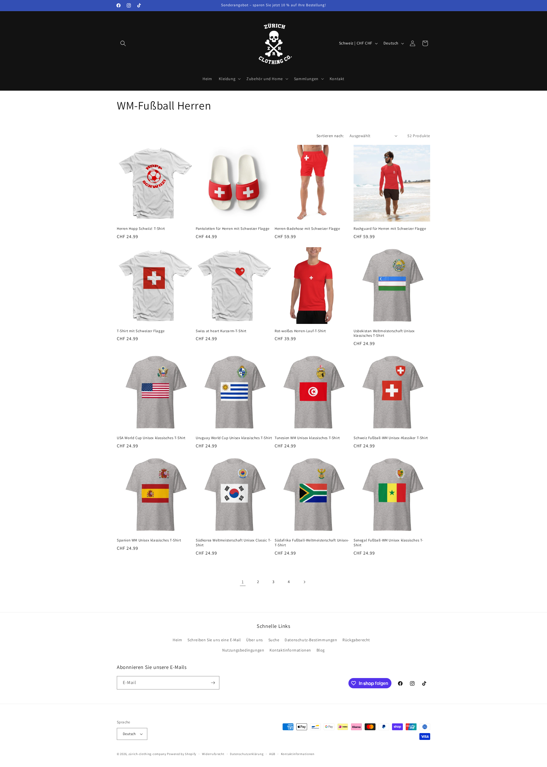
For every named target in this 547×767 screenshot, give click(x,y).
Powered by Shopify (181, 754)
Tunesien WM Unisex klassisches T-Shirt (307, 438)
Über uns (254, 639)
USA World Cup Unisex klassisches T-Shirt (151, 438)
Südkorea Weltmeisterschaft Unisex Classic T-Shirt (233, 542)
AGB (272, 754)
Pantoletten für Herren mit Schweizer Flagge (233, 228)
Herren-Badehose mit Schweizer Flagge (307, 228)
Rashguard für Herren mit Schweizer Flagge (390, 228)
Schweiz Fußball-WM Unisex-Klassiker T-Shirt (391, 438)
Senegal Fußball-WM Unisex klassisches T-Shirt (388, 542)
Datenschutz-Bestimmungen (311, 639)
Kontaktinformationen (290, 650)
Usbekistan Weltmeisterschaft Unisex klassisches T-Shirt (384, 333)
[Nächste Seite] (304, 582)
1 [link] (243, 582)
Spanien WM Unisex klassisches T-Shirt (149, 540)
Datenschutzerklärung (247, 754)
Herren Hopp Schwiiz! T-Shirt (141, 228)
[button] (123, 43)
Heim (177, 639)
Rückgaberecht (356, 639)
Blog (321, 650)
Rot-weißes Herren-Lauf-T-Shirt (300, 331)
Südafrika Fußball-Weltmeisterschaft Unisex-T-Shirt (312, 542)
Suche (273, 639)
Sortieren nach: (330, 135)
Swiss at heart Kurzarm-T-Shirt (221, 331)
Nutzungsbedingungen (243, 650)
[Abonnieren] (213, 682)
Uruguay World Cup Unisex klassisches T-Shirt (234, 438)
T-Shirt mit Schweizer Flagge (141, 331)
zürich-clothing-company (147, 754)
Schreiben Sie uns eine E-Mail (214, 639)
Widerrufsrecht (213, 754)
